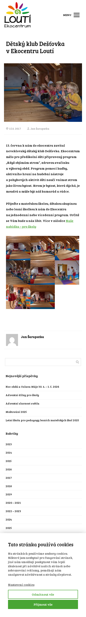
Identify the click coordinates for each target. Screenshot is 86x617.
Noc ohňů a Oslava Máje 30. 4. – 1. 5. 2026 (32, 386)
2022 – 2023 (13, 511)
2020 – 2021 (13, 503)
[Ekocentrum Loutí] (17, 15)
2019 (9, 494)
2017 (9, 478)
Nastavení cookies (21, 585)
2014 (9, 452)
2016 (9, 469)
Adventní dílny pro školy (22, 395)
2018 (9, 486)
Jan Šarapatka (39, 128)
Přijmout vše (43, 604)
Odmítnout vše (43, 594)
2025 (9, 528)
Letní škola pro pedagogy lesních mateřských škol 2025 (42, 420)
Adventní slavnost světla (22, 403)
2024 (9, 519)
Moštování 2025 (16, 412)
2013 (9, 444)
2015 (9, 461)
